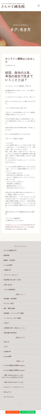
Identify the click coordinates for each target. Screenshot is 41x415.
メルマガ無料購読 (9, 289)
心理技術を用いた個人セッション (14, 328)
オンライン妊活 (9, 303)
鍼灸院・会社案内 (9, 260)
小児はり (6, 323)
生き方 (13, 229)
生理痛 (18, 229)
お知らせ (6, 342)
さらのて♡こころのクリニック (14, 387)
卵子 (31, 225)
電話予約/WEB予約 (12, 412)
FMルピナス (7, 392)
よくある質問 (8, 265)
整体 (32, 227)
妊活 (29, 227)
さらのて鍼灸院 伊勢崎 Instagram (14, 365)
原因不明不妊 (14, 227)
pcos (12, 225)
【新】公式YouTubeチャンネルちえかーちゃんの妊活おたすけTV (12, 376)
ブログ (6, 346)
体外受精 (27, 225)
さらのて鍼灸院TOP (10, 250)
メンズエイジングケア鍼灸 (12, 318)
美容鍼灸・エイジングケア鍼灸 (14, 313)
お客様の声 (7, 270)
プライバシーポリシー (11, 275)
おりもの (17, 225)
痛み (22, 229)
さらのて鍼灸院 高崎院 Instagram (14, 370)
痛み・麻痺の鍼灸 (9, 308)
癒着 (25, 229)
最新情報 (6, 255)
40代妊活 (8, 225)
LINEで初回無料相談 (28, 412)
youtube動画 (7, 356)
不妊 (22, 225)
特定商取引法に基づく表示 (12, 280)
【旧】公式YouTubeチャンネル (13, 382)
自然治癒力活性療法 (10, 333)
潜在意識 (8, 229)
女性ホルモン (23, 227)
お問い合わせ (8, 284)
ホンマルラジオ (9, 397)
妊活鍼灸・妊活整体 (10, 298)
